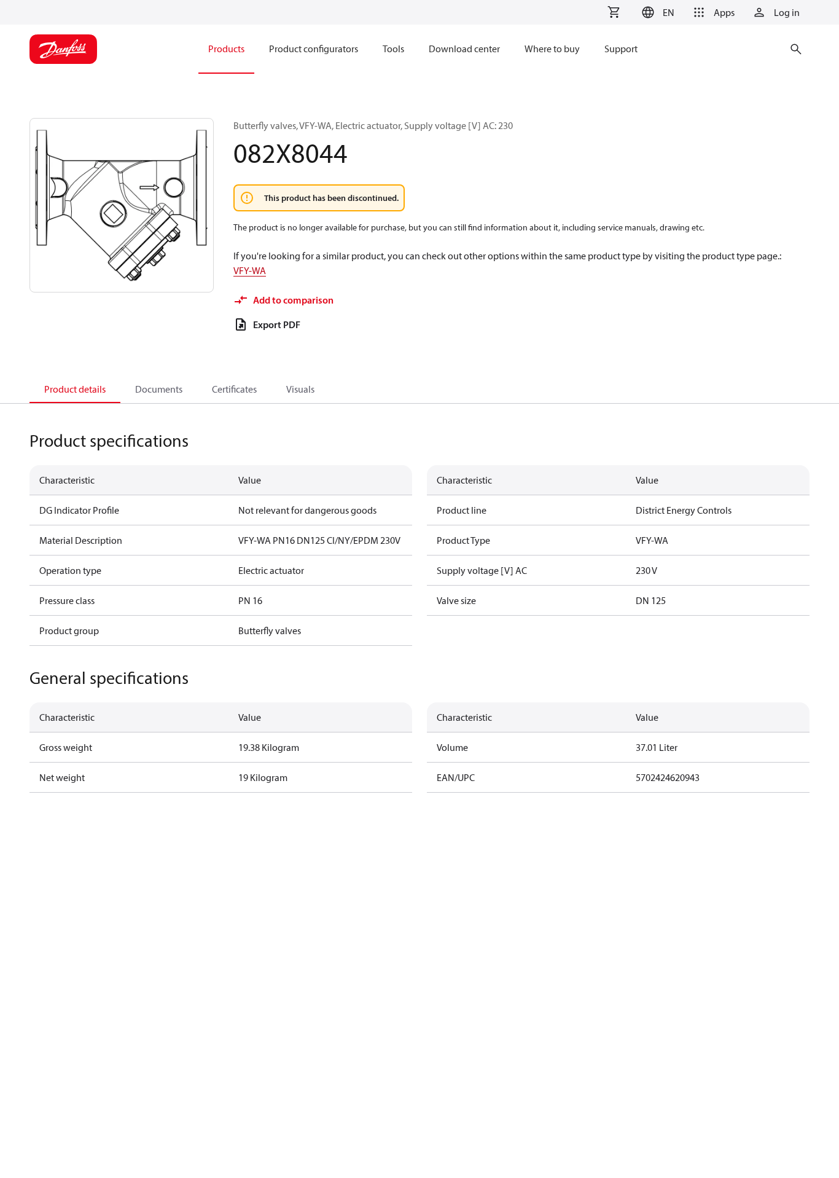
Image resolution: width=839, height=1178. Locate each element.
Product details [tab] (75, 389)
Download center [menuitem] (464, 48)
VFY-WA (249, 270)
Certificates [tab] (234, 389)
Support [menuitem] (621, 48)
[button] (656, 12)
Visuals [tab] (300, 389)
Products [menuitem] (226, 48)
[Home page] (63, 49)
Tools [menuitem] (393, 48)
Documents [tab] (158, 389)
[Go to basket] (613, 12)
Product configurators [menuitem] (313, 48)
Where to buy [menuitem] (552, 48)
